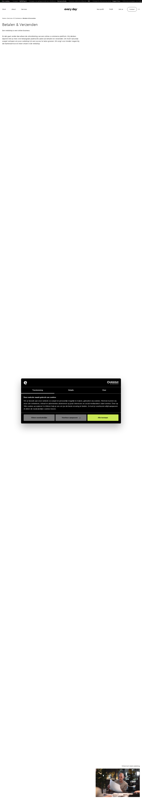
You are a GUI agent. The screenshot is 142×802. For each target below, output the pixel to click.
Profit (111, 9)
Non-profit (100, 9)
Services (24, 9)
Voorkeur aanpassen (70, 418)
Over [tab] (104, 390)
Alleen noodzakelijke (39, 418)
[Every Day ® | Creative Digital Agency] (71, 9)
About (14, 9)
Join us (121, 9)
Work (4, 9)
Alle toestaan (103, 418)
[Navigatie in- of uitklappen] (139, 9)
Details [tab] (71, 390)
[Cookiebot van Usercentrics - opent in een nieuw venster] (108, 382)
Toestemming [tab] (37, 390)
